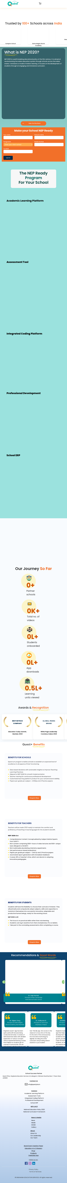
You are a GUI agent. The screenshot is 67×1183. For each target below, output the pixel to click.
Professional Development (34, 1100)
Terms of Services (35, 1172)
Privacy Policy (33, 1169)
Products (33, 1153)
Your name (7, 135)
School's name (39, 135)
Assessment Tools (34, 1096)
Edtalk (33, 1125)
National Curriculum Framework (34, 1112)
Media (33, 1123)
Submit (8, 158)
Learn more (22, 229)
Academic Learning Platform (34, 1093)
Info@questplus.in (34, 1084)
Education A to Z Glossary (33, 1148)
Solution (34, 1091)
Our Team (33, 1138)
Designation (7, 142)
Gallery (33, 1127)
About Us (36, 1133)
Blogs (33, 1151)
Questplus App (33, 1155)
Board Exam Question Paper (33, 1146)
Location (6, 149)
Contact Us (34, 1081)
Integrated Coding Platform (34, 1098)
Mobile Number (39, 142)
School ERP (34, 1103)
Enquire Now (34, 798)
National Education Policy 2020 (34, 1110)
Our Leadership (35, 1136)
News (33, 1120)
